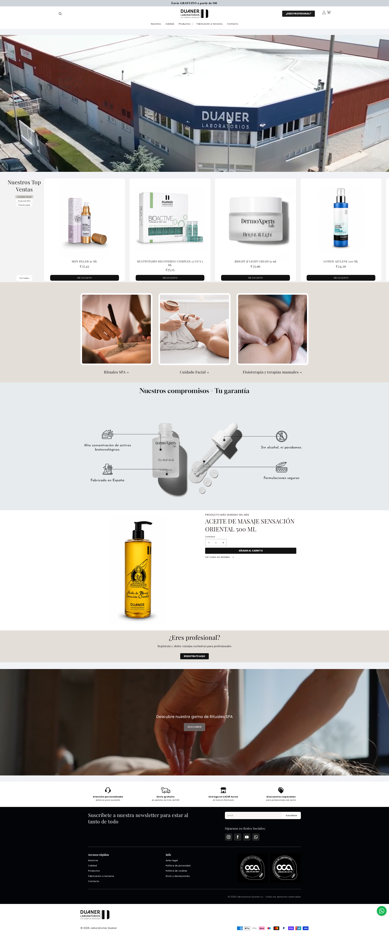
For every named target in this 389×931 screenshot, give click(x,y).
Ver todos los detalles (218, 557)
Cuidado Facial (193, 372)
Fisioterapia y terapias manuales (271, 372)
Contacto (93, 881)
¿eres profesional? (298, 13)
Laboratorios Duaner (104, 928)
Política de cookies (176, 870)
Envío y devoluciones (178, 876)
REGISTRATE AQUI (194, 656)
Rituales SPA (115, 372)
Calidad (92, 865)
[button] (60, 14)
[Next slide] (368, 229)
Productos (94, 870)
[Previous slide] (65, 229)
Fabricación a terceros (101, 876)
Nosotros (93, 860)
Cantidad (210, 536)
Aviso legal (172, 860)
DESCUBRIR (194, 727)
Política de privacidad (178, 865)
